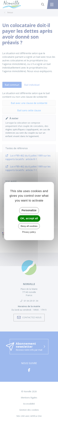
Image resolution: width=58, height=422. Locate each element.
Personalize (29, 210)
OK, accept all (29, 218)
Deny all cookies (29, 226)
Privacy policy (29, 232)
